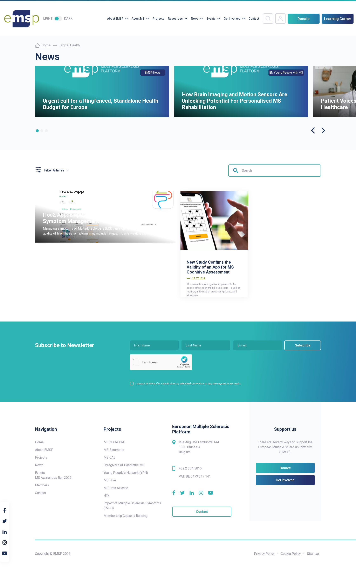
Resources (175, 18)
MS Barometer (114, 450)
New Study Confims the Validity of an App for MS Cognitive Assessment (210, 267)
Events (211, 18)
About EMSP (115, 18)
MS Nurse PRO (114, 442)
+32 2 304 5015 (190, 468)
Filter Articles (54, 170)
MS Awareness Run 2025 (53, 478)
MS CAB (110, 457)
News (194, 18)
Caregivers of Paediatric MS (124, 465)
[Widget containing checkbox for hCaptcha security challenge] (161, 362)
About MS (138, 18)
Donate (303, 18)
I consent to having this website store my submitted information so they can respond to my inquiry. (188, 383)
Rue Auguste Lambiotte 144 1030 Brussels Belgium (199, 447)
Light (48, 18)
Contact (254, 18)
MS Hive (110, 480)
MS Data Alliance (116, 488)
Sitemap (313, 554)
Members (42, 485)
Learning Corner (337, 18)
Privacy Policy (264, 554)
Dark (68, 18)
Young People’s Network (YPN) (126, 473)
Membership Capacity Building (126, 516)
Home (45, 45)
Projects (158, 18)
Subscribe (302, 345)
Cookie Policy (291, 554)
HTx (106, 496)
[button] (37, 130)
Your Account (280, 18)
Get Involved (232, 18)
